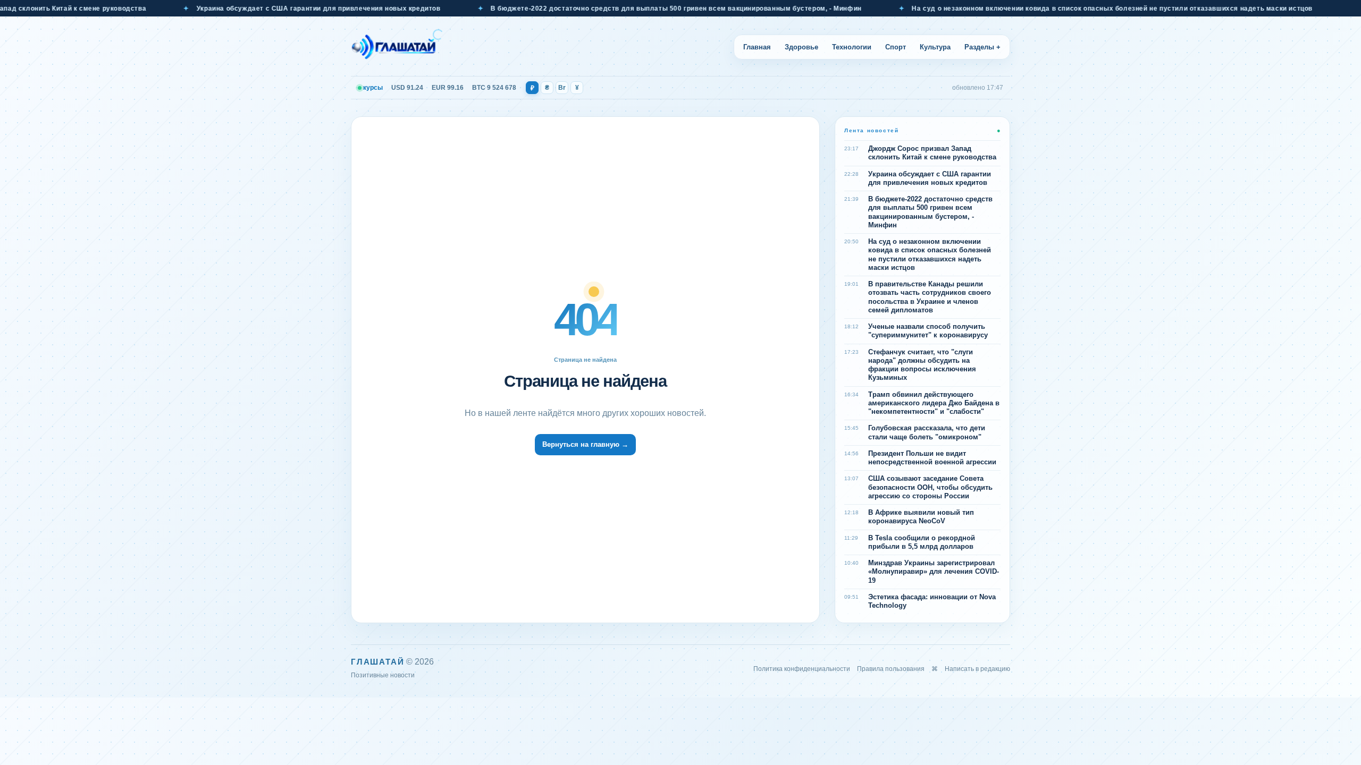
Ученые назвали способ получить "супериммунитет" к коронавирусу (928, 330)
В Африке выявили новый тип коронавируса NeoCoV (921, 516)
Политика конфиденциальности (801, 669)
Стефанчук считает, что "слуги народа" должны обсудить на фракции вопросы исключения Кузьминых (922, 365)
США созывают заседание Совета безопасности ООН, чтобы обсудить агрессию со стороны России (930, 487)
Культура (935, 47)
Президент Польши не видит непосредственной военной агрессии (932, 457)
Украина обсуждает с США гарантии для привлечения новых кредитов (289, 8)
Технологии (851, 47)
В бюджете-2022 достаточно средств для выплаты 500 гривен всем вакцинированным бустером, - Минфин (647, 8)
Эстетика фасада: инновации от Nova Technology (932, 601)
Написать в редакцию (977, 669)
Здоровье (801, 47)
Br (562, 87)
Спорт (895, 47)
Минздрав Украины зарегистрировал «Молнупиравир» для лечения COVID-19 (933, 571)
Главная (757, 47)
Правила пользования (891, 669)
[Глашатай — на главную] (397, 47)
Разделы (982, 47)
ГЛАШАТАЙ (377, 661)
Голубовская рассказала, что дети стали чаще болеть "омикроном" (926, 432)
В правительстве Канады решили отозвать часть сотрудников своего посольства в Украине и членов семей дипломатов (929, 297)
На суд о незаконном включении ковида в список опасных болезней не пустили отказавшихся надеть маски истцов (1083, 8)
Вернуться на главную (585, 444)
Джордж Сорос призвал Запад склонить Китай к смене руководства (932, 152)
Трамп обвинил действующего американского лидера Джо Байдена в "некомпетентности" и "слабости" (933, 403)
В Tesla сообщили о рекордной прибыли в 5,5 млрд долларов (921, 542)
